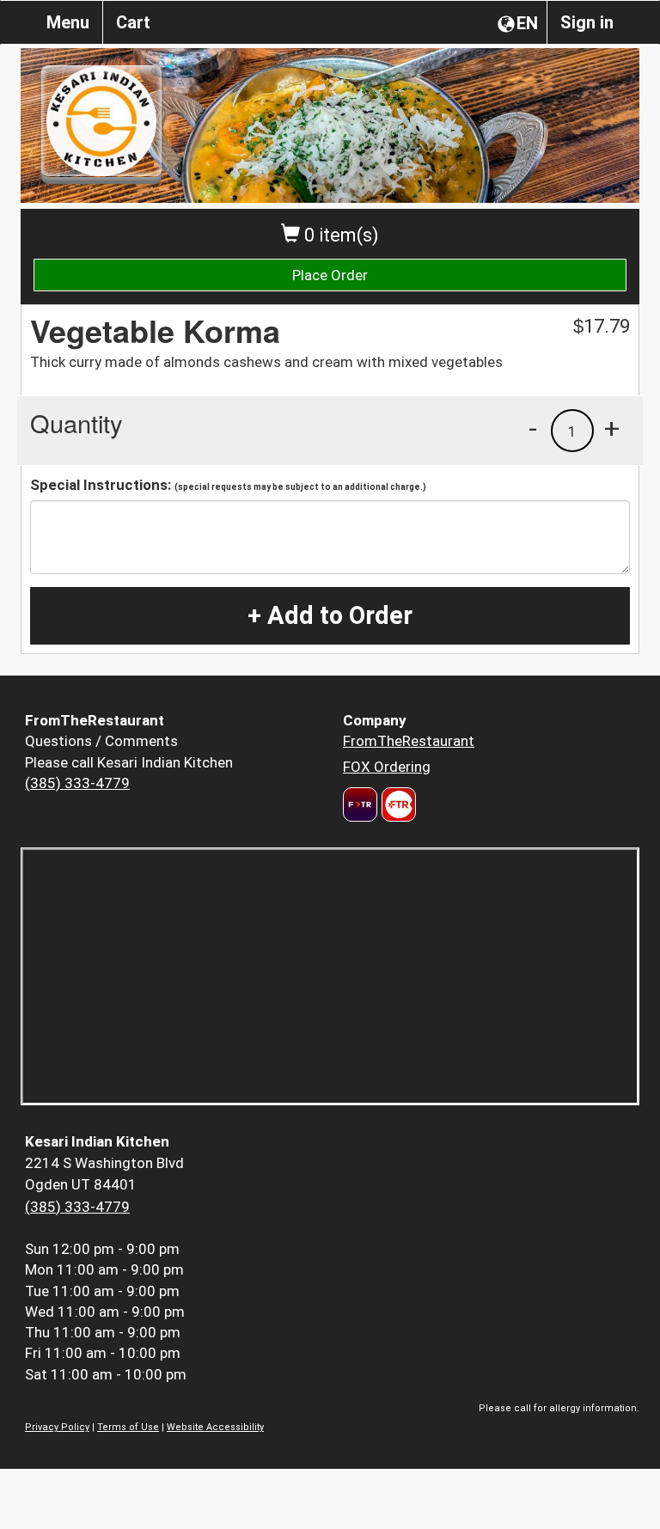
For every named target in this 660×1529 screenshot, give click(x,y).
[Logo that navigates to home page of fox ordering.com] (396, 804)
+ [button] (612, 428)
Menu (67, 22)
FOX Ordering (387, 766)
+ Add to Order (330, 615)
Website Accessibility (215, 1427)
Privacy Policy (57, 1427)
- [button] (533, 428)
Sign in (587, 22)
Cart (133, 22)
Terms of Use (128, 1427)
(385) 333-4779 (77, 783)
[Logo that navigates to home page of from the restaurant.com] (360, 804)
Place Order (330, 275)
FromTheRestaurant (408, 740)
